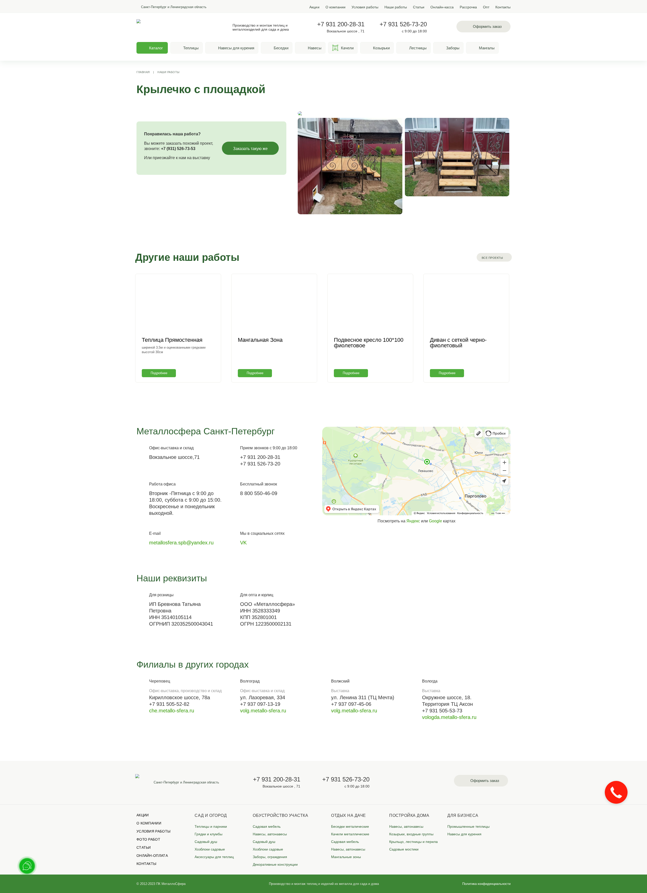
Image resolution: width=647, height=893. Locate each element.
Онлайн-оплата (152, 856)
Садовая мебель (267, 826)
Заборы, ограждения (270, 857)
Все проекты (492, 257)
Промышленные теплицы (468, 826)
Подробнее (159, 373)
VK (243, 542)
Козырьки (381, 48)
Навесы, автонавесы (270, 834)
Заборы (452, 48)
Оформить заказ (487, 26)
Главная (143, 72)
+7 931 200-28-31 (340, 24)
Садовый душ (206, 842)
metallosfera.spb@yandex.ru (181, 542)
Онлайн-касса (442, 7)
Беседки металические (350, 826)
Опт (486, 7)
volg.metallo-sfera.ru (263, 710)
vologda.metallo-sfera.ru (449, 717)
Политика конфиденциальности (486, 884)
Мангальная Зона (260, 340)
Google (435, 521)
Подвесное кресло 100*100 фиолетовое (368, 343)
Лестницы (418, 48)
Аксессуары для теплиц (214, 857)
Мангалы (487, 48)
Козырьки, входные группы (411, 834)
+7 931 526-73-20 (403, 24)
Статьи (418, 7)
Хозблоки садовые (210, 849)
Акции (314, 7)
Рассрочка (468, 7)
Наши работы (395, 7)
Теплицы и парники (211, 826)
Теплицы (191, 48)
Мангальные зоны (346, 857)
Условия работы (365, 7)
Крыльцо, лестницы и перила (413, 842)
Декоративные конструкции (275, 864)
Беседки (281, 48)
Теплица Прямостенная (172, 340)
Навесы (314, 48)
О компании (335, 7)
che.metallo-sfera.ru (171, 710)
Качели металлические (350, 834)
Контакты (503, 7)
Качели (347, 48)
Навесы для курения (236, 48)
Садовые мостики (404, 849)
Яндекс (413, 521)
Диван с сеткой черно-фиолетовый (458, 343)
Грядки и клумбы (208, 834)
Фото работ (148, 839)
